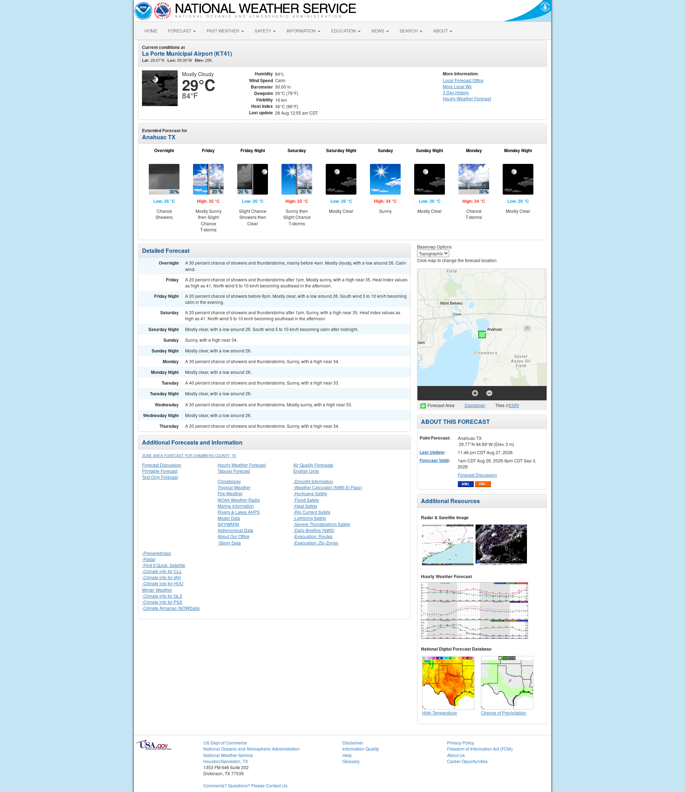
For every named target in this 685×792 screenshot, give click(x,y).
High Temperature (439, 713)
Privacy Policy (460, 743)
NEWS (378, 30)
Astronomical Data (235, 530)
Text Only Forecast (160, 477)
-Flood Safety (306, 500)
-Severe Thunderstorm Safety (321, 524)
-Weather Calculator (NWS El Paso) (327, 487)
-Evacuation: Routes (313, 536)
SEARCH (409, 30)
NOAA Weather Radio (239, 500)
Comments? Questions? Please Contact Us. (245, 785)
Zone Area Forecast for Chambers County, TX (189, 455)
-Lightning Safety (309, 518)
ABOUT (441, 30)
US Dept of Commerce (225, 743)
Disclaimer (475, 405)
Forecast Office (463, 80)
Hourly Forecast (467, 98)
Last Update (432, 452)
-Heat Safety (305, 506)
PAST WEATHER (223, 30)
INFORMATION (301, 30)
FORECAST (180, 30)
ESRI (514, 405)
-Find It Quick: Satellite (163, 565)
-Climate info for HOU (162, 583)
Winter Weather (157, 590)
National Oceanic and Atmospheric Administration (251, 749)
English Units (306, 471)
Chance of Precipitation (503, 713)
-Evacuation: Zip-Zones (315, 543)
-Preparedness (156, 553)
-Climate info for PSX (162, 602)
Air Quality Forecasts (313, 465)
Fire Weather (230, 493)
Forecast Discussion (161, 465)
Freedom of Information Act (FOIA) (480, 749)
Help (347, 755)
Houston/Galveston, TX (225, 761)
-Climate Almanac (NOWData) (171, 608)
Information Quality (360, 749)
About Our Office (233, 536)
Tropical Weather (234, 487)
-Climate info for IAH (161, 577)
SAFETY (263, 30)
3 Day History (456, 92)
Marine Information (236, 506)
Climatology (229, 481)
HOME (150, 30)
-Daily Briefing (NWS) (314, 530)
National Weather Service (228, 755)
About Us (456, 755)
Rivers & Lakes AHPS (239, 512)
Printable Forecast (159, 471)
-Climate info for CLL (162, 571)
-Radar (149, 559)
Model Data (229, 518)
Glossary (351, 761)
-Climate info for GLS (162, 596)
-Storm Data (229, 543)
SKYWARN (228, 524)
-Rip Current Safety (311, 512)
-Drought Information (313, 481)
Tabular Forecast (234, 471)
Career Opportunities (467, 761)
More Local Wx (457, 86)
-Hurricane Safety (310, 493)
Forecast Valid (434, 460)
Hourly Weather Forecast (242, 465)
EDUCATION (344, 30)
